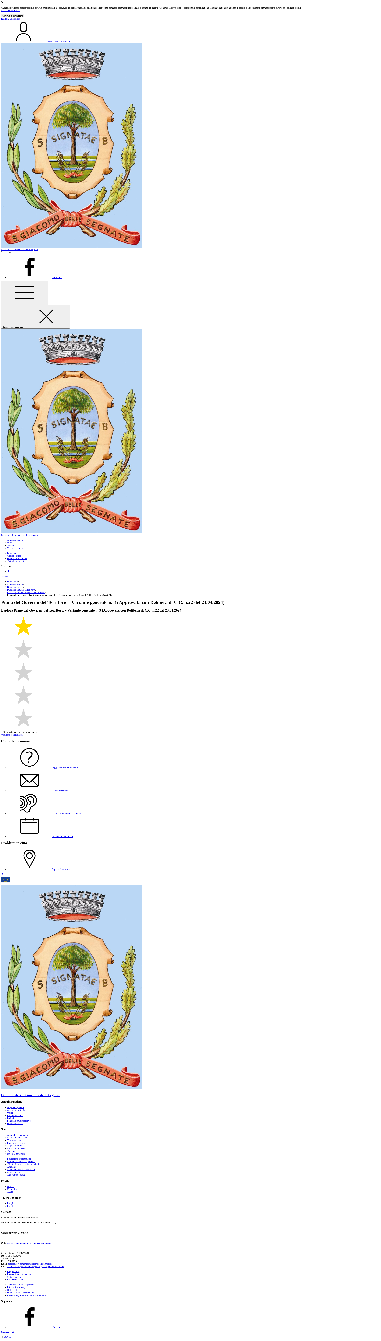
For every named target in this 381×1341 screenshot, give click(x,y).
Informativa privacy (16, 1287)
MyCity (7, 1337)
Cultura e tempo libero (17, 1137)
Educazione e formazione (19, 1159)
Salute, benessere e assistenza (21, 1169)
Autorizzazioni (14, 1172)
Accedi (4, 576)
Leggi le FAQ (13, 1271)
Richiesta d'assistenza (17, 1279)
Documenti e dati (15, 587)
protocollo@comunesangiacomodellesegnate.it (29, 1264)
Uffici (10, 1112)
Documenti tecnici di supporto (21, 589)
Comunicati (12, 1189)
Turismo (11, 1151)
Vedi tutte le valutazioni (12, 734)
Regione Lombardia (10, 18)
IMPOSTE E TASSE (17, 558)
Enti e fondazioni (15, 1115)
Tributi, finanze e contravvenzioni (23, 1164)
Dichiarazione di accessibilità (20, 1292)
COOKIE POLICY (10, 10)
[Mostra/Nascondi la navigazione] (24, 293)
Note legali (12, 1290)
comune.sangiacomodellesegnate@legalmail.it (29, 1243)
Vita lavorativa (14, 1140)
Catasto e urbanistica (16, 1148)
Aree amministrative (16, 1110)
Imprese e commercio (17, 1143)
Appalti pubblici (14, 1145)
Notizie (10, 1186)
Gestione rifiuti (14, 555)
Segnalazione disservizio (18, 1277)
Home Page (12, 581)
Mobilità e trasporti (16, 1153)
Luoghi (10, 1203)
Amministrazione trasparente (20, 1284)
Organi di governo (15, 1107)
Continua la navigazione (12, 16)
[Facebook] (8, 571)
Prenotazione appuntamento (20, 1274)
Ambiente (11, 1167)
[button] (15, 540)
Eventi (10, 1206)
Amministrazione (15, 584)
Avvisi (10, 1192)
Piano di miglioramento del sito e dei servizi (27, 1295)
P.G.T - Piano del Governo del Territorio (26, 592)
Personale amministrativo (19, 1121)
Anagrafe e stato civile (17, 1135)
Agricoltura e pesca (16, 1175)
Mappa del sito (8, 1332)
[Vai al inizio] (2, 874)
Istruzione (11, 553)
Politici (10, 1118)
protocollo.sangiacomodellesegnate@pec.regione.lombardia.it (35, 1266)
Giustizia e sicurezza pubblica (21, 1161)
